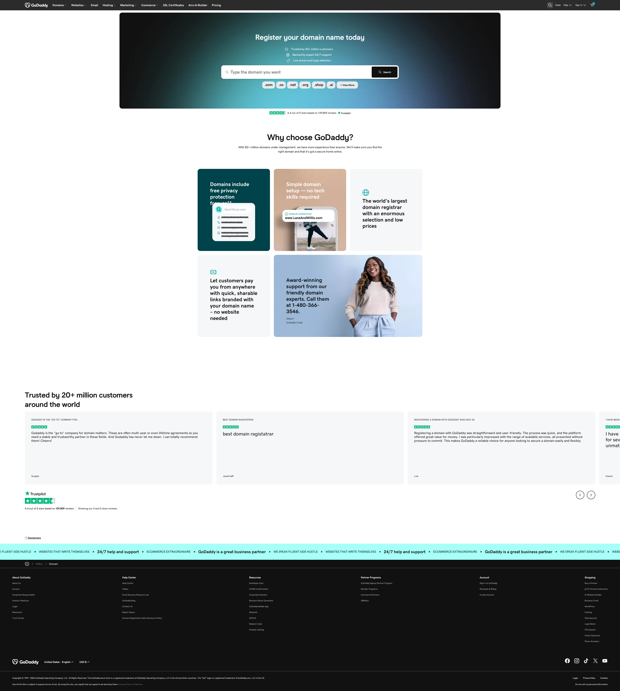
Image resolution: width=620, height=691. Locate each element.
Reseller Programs (369, 589)
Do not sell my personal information (591, 684)
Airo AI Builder (197, 5)
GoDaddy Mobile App (258, 606)
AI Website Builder (593, 595)
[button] (268, 85)
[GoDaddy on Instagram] (577, 662)
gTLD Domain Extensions (596, 589)
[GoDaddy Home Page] (25, 662)
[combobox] (310, 72)
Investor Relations (20, 601)
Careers (16, 589)
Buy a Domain (591, 583)
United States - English (57, 662)
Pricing (216, 5)
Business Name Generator (261, 601)
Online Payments (592, 635)
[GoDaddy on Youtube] (605, 662)
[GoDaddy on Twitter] (595, 662)
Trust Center (18, 618)
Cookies (604, 678)
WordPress (590, 606)
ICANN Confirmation (258, 589)
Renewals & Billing (488, 589)
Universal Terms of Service (130, 684)
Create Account (487, 595)
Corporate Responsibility (23, 595)
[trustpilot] (277, 112)
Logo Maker (590, 624)
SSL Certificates (173, 5)
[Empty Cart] (592, 5)
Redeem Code (255, 624)
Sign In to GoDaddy (488, 583)
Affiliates (365, 601)
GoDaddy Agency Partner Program (376, 583)
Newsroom (17, 612)
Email (94, 5)
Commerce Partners (370, 595)
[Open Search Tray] (550, 5)
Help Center (127, 583)
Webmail (253, 612)
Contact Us (127, 606)
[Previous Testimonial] (580, 495)
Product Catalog (256, 630)
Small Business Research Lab (135, 595)
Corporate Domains (258, 595)
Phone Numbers (592, 641)
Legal (14, 606)
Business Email (591, 601)
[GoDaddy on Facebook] (567, 662)
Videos (125, 589)
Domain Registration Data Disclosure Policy (142, 618)
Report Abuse (128, 612)
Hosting (588, 612)
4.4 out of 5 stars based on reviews (49, 508)
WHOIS (252, 618)
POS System (590, 630)
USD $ (83, 662)
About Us (16, 583)
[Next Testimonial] (591, 495)
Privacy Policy (589, 678)
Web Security (591, 618)
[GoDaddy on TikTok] (586, 662)
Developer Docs (256, 583)
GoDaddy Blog (128, 601)
